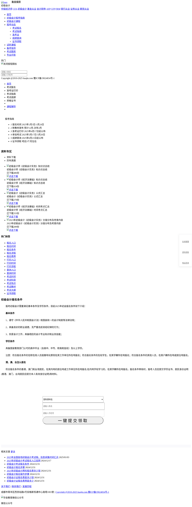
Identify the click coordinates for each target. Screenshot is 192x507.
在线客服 (185, 242)
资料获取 (185, 252)
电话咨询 (185, 263)
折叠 (178, 250)
